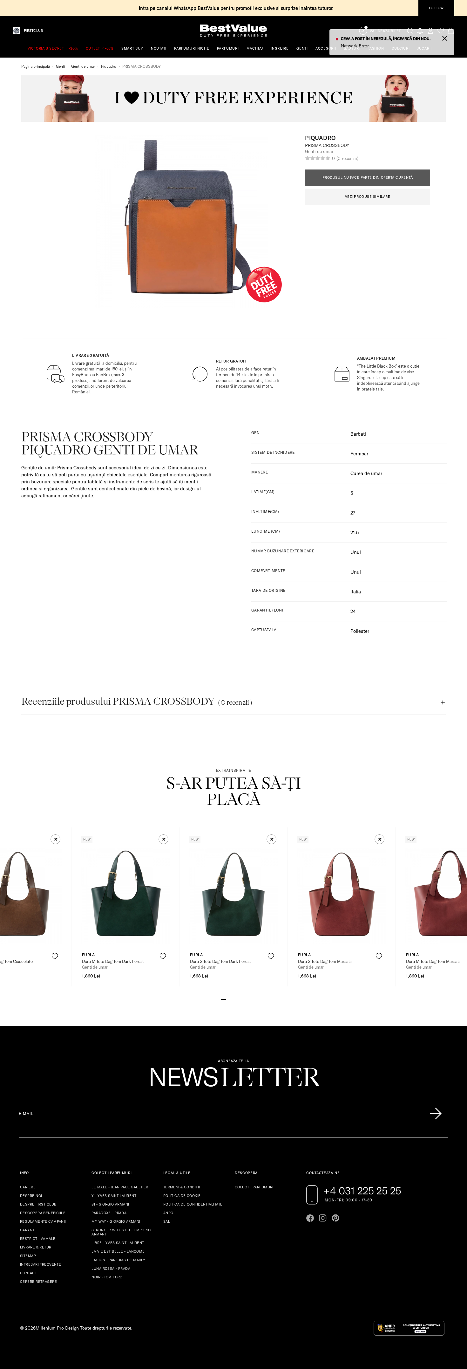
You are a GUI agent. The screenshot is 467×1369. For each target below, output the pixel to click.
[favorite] (440, 30)
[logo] (233, 31)
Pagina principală (35, 66)
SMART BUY (132, 48)
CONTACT (28, 1273)
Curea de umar (366, 473)
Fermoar (359, 454)
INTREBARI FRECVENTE (40, 1264)
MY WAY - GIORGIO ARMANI (115, 1221)
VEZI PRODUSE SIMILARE (367, 196)
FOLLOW (436, 8)
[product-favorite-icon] (55, 956)
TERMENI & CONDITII (181, 1187)
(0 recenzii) (347, 158)
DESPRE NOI (31, 1195)
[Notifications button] (420, 30)
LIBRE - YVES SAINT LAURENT (117, 1243)
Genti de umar (83, 66)
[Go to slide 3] (233, 999)
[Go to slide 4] (238, 999)
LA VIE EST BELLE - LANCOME (118, 1251)
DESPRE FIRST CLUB (38, 1204)
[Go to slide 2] (228, 999)
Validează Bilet (385, 31)
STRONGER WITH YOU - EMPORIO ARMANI (121, 1232)
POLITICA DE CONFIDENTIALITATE (193, 1204)
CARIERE (28, 1187)
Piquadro (108, 66)
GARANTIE (29, 1230)
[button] (55, 839)
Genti (60, 66)
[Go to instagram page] (323, 1218)
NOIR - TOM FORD (107, 1277)
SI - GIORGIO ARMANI (110, 1204)
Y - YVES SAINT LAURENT (113, 1195)
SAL (166, 1221)
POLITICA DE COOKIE (182, 1195)
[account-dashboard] (430, 30)
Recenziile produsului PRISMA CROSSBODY (136, 701)
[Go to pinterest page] (335, 1218)
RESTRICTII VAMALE (37, 1238)
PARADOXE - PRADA (108, 1213)
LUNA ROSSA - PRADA (110, 1268)
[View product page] (125, 896)
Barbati (358, 434)
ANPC (168, 1213)
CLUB (33, 30)
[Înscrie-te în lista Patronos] (435, 1114)
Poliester (359, 631)
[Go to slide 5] (243, 999)
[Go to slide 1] (223, 999)
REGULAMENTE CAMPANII (43, 1221)
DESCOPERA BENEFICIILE (42, 1213)
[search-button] (410, 30)
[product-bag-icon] (55, 972)
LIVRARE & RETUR (35, 1247)
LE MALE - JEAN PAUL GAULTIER (119, 1187)
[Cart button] (450, 30)
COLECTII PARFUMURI (254, 1187)
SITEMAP (28, 1256)
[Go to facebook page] (310, 1218)
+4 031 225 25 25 (362, 1190)
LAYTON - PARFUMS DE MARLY (118, 1260)
